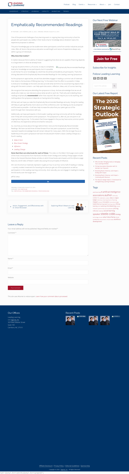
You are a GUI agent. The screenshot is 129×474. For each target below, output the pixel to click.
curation (107, 198)
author (108, 195)
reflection (95, 211)
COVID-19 (96, 198)
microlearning (111, 206)
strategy (118, 214)
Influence (17, 146)
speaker (96, 214)
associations (98, 195)
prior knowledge (43, 191)
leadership (96, 204)
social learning (109, 211)
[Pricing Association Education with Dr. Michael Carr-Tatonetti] (81, 387)
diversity (99, 200)
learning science (111, 204)
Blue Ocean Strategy (21, 143)
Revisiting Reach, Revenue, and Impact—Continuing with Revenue (107, 176)
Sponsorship (85, 466)
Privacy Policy (59, 466)
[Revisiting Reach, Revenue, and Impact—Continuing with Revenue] (105, 320)
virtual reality (110, 219)
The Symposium (22, 189)
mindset (118, 206)
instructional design (114, 202)
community (115, 195)
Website (11, 277)
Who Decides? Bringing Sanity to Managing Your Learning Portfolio (107, 163)
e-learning (104, 200)
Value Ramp (111, 217)
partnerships (101, 208)
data (111, 198)
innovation (106, 202)
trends (100, 217)
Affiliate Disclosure (45, 466)
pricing (115, 208)
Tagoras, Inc (14, 320)
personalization (109, 208)
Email (10, 268)
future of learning (112, 200)
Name (10, 258)
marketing (103, 206)
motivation (95, 208)
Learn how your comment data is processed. (52, 296)
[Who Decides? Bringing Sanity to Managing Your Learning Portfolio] (70, 320)
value (104, 217)
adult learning (96, 192)
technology (95, 217)
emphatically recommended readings (26, 191)
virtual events (103, 219)
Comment (12, 233)
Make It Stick (18, 140)
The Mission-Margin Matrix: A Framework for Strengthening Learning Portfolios (108, 181)
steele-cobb (108, 214)
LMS (99, 206)
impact (95, 202)
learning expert (103, 204)
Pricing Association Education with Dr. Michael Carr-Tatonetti (106, 167)
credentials (102, 198)
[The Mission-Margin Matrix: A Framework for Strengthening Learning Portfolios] (116, 387)
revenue (101, 211)
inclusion (100, 202)
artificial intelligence (111, 191)
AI (101, 192)
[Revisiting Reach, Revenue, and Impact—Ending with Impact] (93, 320)
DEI (114, 198)
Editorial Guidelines (72, 466)
